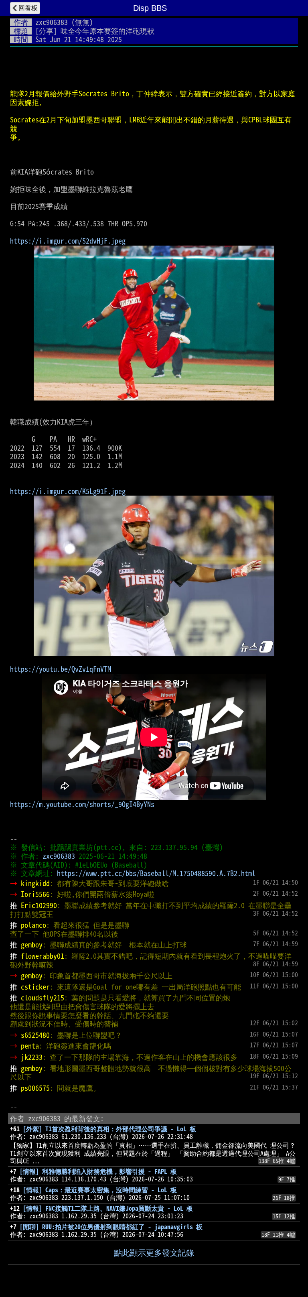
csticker (35, 986)
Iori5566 (35, 894)
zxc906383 (51, 22)
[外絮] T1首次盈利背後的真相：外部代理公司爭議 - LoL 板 (109, 1129)
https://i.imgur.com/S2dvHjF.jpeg (68, 240)
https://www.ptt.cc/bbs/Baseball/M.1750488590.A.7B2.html (156, 873)
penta (30, 1045)
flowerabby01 (42, 956)
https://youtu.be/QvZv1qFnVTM (60, 669)
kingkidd (35, 883)
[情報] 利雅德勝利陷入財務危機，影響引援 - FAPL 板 (98, 1171)
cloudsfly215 (42, 997)
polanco (33, 925)
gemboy (32, 944)
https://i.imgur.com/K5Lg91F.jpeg (68, 491)
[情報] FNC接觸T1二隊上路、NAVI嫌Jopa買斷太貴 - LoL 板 (108, 1208)
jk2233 (32, 1057)
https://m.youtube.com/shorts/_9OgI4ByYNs (82, 804)
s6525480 (35, 1035)
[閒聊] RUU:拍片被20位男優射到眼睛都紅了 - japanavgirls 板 (111, 1227)
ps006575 (35, 1088)
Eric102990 (39, 905)
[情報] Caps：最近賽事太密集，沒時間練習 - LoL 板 (100, 1190)
